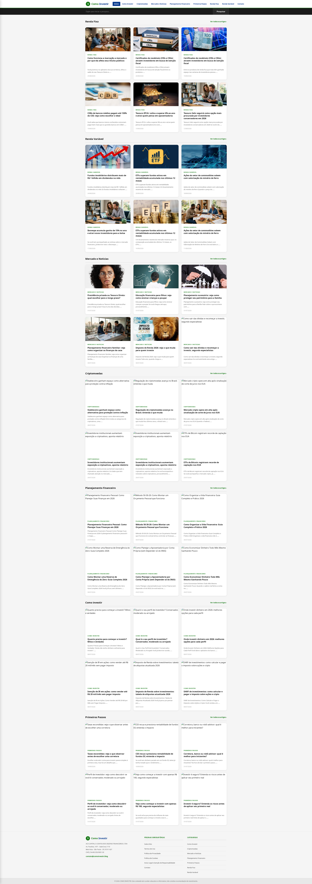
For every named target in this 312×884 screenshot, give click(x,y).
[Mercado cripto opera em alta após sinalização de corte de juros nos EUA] (204, 404)
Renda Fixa (214, 4)
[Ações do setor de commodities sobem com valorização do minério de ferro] (204, 171)
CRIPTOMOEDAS (93, 407)
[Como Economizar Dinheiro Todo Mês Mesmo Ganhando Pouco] (204, 571)
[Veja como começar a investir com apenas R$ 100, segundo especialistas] (156, 799)
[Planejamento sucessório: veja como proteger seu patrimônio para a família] (204, 289)
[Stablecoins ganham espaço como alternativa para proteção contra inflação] (108, 404)
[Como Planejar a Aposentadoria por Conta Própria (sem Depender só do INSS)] (156, 571)
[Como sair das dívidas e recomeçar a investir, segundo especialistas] (204, 342)
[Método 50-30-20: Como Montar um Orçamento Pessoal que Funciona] (156, 518)
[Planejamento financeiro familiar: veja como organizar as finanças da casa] (108, 342)
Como (99, 838)
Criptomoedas (142, 4)
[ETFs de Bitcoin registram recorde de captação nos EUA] (204, 456)
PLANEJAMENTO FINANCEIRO (98, 521)
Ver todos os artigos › (218, 21)
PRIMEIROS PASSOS (95, 750)
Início (116, 4)
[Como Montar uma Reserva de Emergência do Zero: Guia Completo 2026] (108, 571)
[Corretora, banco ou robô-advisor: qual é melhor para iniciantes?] (204, 746)
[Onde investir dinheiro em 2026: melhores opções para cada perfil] (204, 633)
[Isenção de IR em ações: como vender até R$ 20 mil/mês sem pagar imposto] (108, 685)
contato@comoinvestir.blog (97, 856)
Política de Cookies (151, 858)
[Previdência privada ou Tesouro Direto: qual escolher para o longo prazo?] (108, 289)
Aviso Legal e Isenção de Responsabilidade (159, 863)
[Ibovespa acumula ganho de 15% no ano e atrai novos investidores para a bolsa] (108, 226)
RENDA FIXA (92, 55)
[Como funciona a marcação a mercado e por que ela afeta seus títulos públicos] (108, 53)
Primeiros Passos (200, 4)
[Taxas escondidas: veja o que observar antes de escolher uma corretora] (108, 746)
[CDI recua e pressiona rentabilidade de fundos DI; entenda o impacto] (156, 746)
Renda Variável (228, 4)
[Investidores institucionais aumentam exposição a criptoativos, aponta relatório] (108, 456)
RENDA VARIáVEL (94, 172)
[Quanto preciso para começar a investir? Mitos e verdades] (108, 633)
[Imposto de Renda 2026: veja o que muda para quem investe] (156, 342)
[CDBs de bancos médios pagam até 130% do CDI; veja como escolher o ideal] (108, 107)
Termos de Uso (149, 849)
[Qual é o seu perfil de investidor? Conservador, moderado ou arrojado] (156, 633)
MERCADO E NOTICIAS (96, 292)
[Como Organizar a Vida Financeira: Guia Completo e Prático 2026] (204, 518)
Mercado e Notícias (158, 4)
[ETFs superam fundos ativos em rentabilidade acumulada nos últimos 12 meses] (156, 171)
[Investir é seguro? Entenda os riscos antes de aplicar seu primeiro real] (204, 799)
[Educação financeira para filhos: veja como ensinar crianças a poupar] (156, 289)
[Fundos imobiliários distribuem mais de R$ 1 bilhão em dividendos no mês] (108, 171)
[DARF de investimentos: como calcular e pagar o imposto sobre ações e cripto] (204, 685)
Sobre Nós (148, 844)
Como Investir (127, 4)
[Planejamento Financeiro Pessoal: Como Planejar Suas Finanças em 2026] (108, 518)
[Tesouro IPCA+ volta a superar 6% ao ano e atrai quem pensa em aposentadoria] (156, 107)
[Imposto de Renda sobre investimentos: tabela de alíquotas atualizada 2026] (156, 685)
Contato (241, 4)
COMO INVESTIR (93, 636)
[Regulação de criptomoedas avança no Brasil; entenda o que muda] (156, 404)
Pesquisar (221, 11)
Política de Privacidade (152, 853)
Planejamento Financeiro (180, 4)
